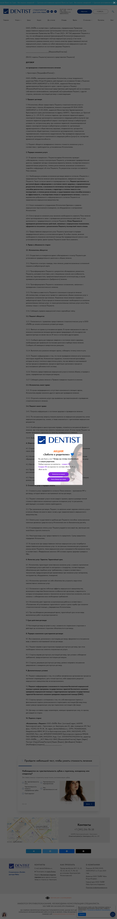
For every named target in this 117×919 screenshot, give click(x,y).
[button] (58, 474)
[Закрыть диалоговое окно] (114, 3)
